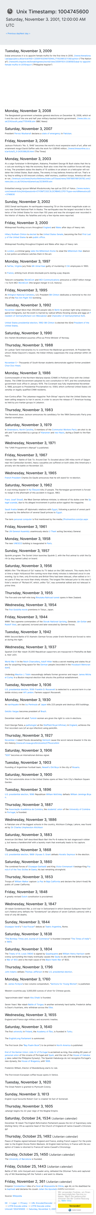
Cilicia (61, 1186)
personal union (12, 1055)
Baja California (53, 881)
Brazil (43, 711)
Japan (43, 704)
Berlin (57, 310)
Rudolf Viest (10, 624)
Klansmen (45, 432)
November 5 (11, 362)
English (12, 1038)
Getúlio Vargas (12, 711)
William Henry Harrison (73, 953)
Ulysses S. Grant (43, 854)
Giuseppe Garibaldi (37, 866)
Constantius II (20, 1186)
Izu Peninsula (31, 704)
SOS (8, 755)
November (10, 310)
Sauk (57, 956)
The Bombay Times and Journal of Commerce (27, 938)
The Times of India (80, 938)
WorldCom (29, 280)
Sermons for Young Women (64, 984)
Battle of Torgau (36, 1004)
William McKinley (54, 794)
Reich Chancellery (31, 661)
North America (63, 1045)
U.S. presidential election (60, 972)
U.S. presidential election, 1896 (19, 794)
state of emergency (51, 133)
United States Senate (53, 234)
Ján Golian (82, 621)
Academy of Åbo (45, 1031)
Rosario (75, 767)
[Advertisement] (48, 87)
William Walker (21, 881)
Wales (58, 227)
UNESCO (18, 543)
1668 (47, 1061)
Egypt (55, 509)
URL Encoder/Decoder (41, 1203)
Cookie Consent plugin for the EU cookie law (74, 1210)
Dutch (24, 896)
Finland (28, 1031)
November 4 (11, 740)
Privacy (24, 1203)
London (10, 251)
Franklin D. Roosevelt (45, 689)
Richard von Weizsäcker (35, 316)
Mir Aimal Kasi (38, 266)
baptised (11, 1189)
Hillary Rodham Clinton (16, 234)
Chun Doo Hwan (12, 365)
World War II (10, 661)
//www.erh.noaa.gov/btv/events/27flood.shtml (37, 743)
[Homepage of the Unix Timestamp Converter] (11, 11)
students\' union (55, 809)
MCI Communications (49, 280)
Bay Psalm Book (31, 1045)
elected (32, 234)
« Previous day (13, 33)
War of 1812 (12, 959)
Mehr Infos (67, 1200)
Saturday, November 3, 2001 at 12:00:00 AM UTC (52, 1209)
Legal (14, 1203)
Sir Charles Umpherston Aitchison (27, 827)
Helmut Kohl (79, 316)
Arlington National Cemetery (21, 294)
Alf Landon (28, 692)
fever (38, 1186)
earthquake (13, 704)
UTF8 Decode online (40, 1206)
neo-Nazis (59, 432)
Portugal (11, 812)
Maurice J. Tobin (22, 674)
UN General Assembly (19, 531)
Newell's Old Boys (50, 767)
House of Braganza (31, 1061)
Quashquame (52, 953)
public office (39, 237)
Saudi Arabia (11, 509)
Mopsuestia (49, 1186)
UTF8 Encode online (17, 1206)
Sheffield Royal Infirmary (55, 725)
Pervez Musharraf (22, 133)
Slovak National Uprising (55, 621)
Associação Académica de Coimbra (26, 809)
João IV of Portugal (38, 1052)
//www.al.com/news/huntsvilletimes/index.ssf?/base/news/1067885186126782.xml (50, 178)
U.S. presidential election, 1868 (19, 854)
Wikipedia (17, 1196)
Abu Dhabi (35, 997)
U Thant (52, 531)
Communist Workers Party (64, 429)
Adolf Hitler (46, 661)
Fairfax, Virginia (14, 266)
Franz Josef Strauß (14, 499)
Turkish (33, 718)
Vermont (46, 740)
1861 (9, 941)
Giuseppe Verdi (12, 926)
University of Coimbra (79, 809)
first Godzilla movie (18, 609)
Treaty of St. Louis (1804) (21, 953)
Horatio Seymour (67, 854)
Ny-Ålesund (34, 489)
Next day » (25, 33)
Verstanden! (74, 1205)
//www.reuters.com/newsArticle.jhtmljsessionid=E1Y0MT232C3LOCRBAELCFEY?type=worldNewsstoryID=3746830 (48, 191)
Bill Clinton (54, 294)
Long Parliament (23, 1038)
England (47, 227)
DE (6, 1203)
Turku (69, 1031)
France (10, 273)
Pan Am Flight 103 (23, 297)
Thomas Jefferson (33, 972)
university (17, 1031)
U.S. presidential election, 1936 (19, 689)
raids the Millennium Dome (43, 251)
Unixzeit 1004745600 (15, 1209)
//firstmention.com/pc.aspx (75, 519)
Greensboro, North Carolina (20, 429)
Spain (51, 1055)
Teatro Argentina (53, 926)
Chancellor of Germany (63, 316)
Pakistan (67, 133)
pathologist (31, 725)
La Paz (40, 881)
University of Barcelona (20, 1159)
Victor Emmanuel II (65, 866)
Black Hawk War (53, 959)
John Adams (11, 972)
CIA (68, 266)
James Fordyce (15, 984)
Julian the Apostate (48, 1189)
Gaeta (34, 869)
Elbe (51, 1007)
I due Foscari (28, 926)
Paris (49, 543)
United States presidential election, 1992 (24, 322)
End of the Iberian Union (16, 1052)
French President (13, 477)
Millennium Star (75, 251)
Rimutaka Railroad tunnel (47, 597)
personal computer (23, 519)
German (44, 664)
